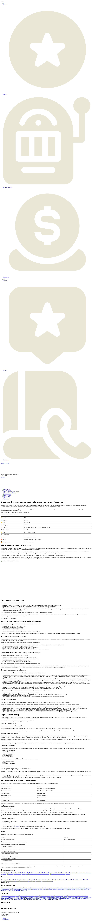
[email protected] (16, 826)
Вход (2, 463)
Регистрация (6, 463)
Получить (3, 477)
